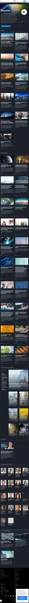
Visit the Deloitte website (5, 26)
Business (3, 379)
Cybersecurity (4, 384)
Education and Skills (5, 387)
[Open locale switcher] (1, 601)
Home (27, 3)
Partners (2, 3)
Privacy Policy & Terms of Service (14, 598)
